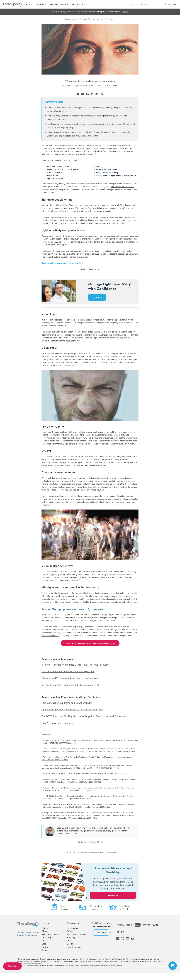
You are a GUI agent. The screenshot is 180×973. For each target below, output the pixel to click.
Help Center (72, 927)
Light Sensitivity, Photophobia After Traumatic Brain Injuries (72, 709)
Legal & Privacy (74, 946)
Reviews (46, 946)
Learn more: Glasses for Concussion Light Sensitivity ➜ (90, 643)
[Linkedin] (97, 94)
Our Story (46, 937)
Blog (44, 943)
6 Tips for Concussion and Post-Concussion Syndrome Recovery (75, 664)
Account (168, 4)
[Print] (87, 94)
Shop (28, 4)
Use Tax (70, 943)
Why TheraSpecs (58, 4)
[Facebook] (78, 94)
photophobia (118, 223)
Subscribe (12, 966)
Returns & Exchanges (76, 934)
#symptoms (111, 852)
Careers (45, 950)
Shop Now (113, 895)
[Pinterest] (102, 94)
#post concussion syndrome (90, 852)
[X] (92, 94)
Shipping (71, 937)
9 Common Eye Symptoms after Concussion (90, 80)
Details (125, 11)
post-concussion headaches (122, 186)
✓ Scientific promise (110, 86)
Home (45, 927)
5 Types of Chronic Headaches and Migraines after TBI (70, 684)
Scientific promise (36, 963)
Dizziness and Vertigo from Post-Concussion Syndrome (70, 678)
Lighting (40, 4)
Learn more (97, 297)
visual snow (92, 353)
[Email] (82, 94)
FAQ (44, 940)
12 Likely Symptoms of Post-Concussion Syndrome (68, 671)
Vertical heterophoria (51, 593)
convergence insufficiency (119, 208)
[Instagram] (127, 938)
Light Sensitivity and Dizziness (57, 723)
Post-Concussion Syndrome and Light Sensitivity (67, 702)
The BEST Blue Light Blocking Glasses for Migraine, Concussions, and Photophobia (85, 716)
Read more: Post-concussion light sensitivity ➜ (62, 262)
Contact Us (72, 931)
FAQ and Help (78, 4)
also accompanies (118, 462)
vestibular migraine (68, 220)
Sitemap (119, 966)
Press (69, 940)
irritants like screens (50, 635)
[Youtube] (132, 938)
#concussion (70, 852)
